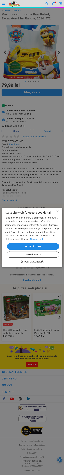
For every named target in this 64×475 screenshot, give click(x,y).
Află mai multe (37, 239)
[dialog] (32, 237)
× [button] (57, 211)
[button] (32, 261)
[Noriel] (14, 4)
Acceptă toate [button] (33, 246)
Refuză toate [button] (33, 254)
